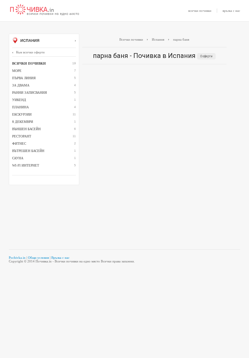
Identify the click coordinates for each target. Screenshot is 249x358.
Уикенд (19, 100)
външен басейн (26, 129)
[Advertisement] (154, 112)
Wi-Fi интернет (25, 165)
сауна (17, 158)
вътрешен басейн (28, 151)
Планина (20, 107)
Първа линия (24, 78)
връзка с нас (231, 10)
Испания (29, 41)
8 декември (22, 121)
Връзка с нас (60, 257)
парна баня (181, 39)
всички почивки (199, 10)
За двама (20, 85)
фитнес (19, 143)
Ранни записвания (29, 92)
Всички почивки (131, 39)
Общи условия (38, 257)
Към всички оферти (30, 52)
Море (17, 71)
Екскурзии (22, 114)
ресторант (21, 136)
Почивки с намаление (44, 10)
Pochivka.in (17, 257)
